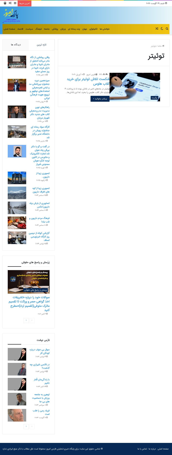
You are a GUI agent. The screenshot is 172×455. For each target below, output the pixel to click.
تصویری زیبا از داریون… (43, 175)
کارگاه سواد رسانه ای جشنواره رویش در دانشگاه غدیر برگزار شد (40, 132)
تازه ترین (41, 45)
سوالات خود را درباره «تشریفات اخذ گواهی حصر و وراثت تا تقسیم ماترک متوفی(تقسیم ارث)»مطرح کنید (29, 303)
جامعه (47, 29)
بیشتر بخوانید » (100, 99)
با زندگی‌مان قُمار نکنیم (42, 381)
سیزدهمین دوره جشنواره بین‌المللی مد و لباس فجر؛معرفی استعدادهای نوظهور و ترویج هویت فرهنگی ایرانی (39, 89)
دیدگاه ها (16, 45)
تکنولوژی (93, 29)
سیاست (29, 29)
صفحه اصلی (9, 29)
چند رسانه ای (74, 29)
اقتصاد (20, 29)
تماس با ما (142, 449)
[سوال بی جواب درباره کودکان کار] (17, 354)
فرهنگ (38, 29)
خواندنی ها (105, 29)
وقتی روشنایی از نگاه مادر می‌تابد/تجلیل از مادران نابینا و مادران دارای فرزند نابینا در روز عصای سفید (40, 64)
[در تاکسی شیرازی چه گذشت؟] (17, 369)
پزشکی (55, 29)
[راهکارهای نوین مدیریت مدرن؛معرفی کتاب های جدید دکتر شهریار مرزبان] (17, 112)
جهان (84, 29)
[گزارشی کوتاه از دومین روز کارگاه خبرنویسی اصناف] (17, 237)
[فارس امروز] (12, 15)
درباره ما (152, 449)
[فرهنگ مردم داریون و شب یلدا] (17, 222)
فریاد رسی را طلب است (41, 412)
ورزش (63, 29)
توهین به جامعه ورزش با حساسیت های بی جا (41, 398)
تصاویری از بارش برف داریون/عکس (39, 205)
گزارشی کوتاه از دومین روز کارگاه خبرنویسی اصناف (39, 236)
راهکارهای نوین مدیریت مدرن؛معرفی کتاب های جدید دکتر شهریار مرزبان (39, 112)
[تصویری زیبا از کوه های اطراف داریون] (17, 193)
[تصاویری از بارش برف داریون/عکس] (17, 208)
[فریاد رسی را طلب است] (17, 415)
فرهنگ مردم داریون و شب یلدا (39, 220)
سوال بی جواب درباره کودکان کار (40, 351)
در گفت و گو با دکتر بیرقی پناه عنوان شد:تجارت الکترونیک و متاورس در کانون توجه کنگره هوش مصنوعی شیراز (40, 155)
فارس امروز (91, 74)
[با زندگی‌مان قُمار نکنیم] (17, 384)
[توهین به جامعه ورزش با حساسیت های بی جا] (17, 399)
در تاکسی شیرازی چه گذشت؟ (40, 366)
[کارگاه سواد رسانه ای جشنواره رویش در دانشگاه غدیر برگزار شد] (17, 131)
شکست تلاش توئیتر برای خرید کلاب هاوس (88, 81)
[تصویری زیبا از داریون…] (17, 178)
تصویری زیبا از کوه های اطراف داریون (41, 190)
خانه (160, 46)
